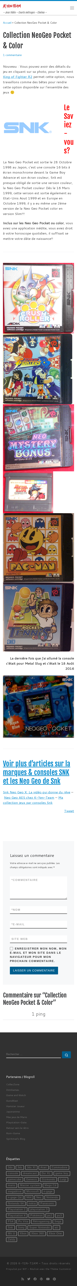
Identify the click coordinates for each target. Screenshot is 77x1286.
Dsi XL (46, 1173)
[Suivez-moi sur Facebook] (35, 1279)
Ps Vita (23, 1221)
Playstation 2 (16, 1209)
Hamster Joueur (15, 1106)
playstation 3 (39, 1209)
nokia (32, 1203)
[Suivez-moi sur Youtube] (48, 1279)
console (13, 1173)
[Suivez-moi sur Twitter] (28, 1279)
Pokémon (36, 1215)
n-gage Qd (15, 1197)
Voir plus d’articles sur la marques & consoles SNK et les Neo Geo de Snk (36, 772)
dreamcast (30, 1173)
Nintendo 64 (16, 1203)
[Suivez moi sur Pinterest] (54, 1279)
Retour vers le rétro (17, 1128)
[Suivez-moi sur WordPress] (41, 1279)
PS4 (10, 1221)
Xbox (23, 1233)
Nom (16, 909)
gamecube (14, 1179)
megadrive (15, 1191)
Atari (43, 1167)
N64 (29, 1197)
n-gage (48, 1191)
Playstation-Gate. (16, 1122)
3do (10, 1167)
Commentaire (24, 880)
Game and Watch (16, 1095)
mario (11, 1185)
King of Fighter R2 (17, 76)
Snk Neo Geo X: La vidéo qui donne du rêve (36, 792)
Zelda (11, 1239)
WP (25, 1269)
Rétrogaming (41, 1221)
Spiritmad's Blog (15, 1138)
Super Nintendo (39, 1227)
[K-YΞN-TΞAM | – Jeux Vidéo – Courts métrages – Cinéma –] (12, 5)
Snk (10, 1227)
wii (56, 1227)
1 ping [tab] (38, 1013)
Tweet (69, 811)
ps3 (59, 1215)
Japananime (13, 1111)
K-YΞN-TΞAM (28, 1263)
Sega (57, 1221)
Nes (38, 1197)
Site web (19, 938)
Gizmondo (48, 1179)
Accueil (7, 22)
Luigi (63, 1179)
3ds (20, 1167)
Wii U (11, 1233)
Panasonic (47, 1203)
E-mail (18, 924)
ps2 (49, 1215)
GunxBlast (12, 1100)
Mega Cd (50, 1185)
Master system (30, 1185)
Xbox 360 (37, 1233)
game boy (61, 1173)
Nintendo (52, 1197)
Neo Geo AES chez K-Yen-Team (29, 797)
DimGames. (13, 1090)
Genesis (31, 1179)
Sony (21, 1227)
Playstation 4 (16, 1215)
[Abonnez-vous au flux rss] (22, 1279)
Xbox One (55, 1233)
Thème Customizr (60, 1269)
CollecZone (12, 1084)
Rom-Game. (13, 1133)
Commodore (59, 1167)
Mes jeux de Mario (16, 1117)
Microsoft (32, 1191)
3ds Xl (31, 1167)
